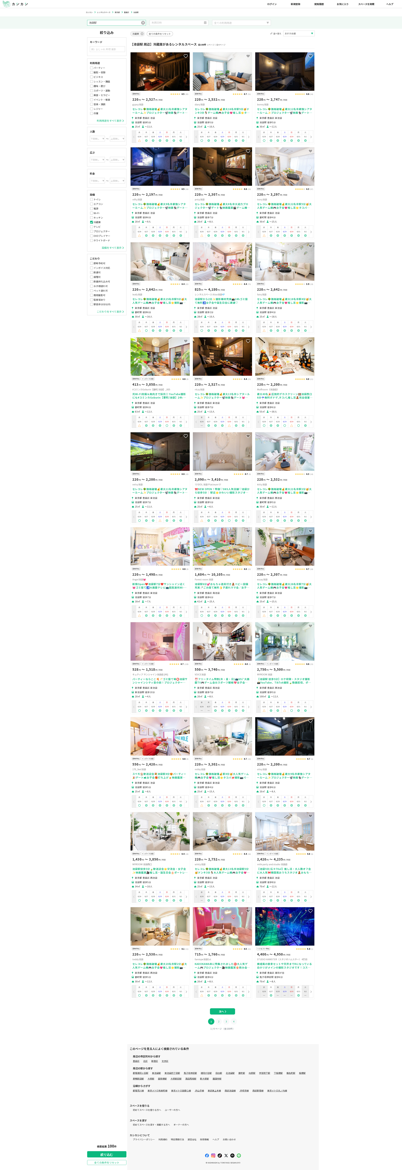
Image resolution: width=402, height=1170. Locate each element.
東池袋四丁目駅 (172, 1073)
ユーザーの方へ (172, 1109)
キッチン (98, 217)
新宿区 (154, 1061)
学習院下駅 (264, 1073)
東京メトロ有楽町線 (157, 1090)
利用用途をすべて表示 (109, 120)
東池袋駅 (156, 1073)
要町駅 (241, 1073)
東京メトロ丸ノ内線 (277, 1090)
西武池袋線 (230, 1090)
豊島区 (136, 1061)
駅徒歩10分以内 (102, 304)
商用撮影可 (99, 295)
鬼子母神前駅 (190, 1073)
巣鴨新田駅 (138, 1078)
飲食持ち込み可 (102, 281)
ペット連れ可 (101, 290)
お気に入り (343, 4)
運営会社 (192, 1139)
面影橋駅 (162, 1078)
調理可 (97, 277)
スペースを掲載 (366, 4)
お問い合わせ (229, 1139)
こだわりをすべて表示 (109, 311)
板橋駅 (302, 1073)
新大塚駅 (204, 1078)
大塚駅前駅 (176, 1078)
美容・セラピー (102, 95)
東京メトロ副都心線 (181, 1090)
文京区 (165, 1061)
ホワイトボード (102, 240)
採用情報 (204, 1139)
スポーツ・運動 (102, 90)
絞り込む (106, 1154)
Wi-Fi (96, 213)
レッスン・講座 (102, 81)
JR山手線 (199, 1090)
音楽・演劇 (99, 104)
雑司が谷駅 (206, 1073)
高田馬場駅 (190, 1078)
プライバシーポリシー (144, 1139)
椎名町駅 (290, 1073)
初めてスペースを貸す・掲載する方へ (151, 1124)
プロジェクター (102, 231)
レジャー (98, 108)
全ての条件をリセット (106, 1162)
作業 (96, 113)
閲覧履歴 (319, 4)
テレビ (97, 226)
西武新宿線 (258, 1090)
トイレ (97, 199)
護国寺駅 (217, 1078)
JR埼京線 (244, 1090)
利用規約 (162, 1139)
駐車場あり (99, 299)
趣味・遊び (99, 86)
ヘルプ (389, 4)
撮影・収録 (99, 72)
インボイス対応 (102, 267)
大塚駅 (151, 1078)
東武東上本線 (214, 1090)
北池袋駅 (230, 1073)
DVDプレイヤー (102, 235)
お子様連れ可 (101, 286)
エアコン (98, 204)
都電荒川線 (138, 1090)
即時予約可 (99, 263)
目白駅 (218, 1073)
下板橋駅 (278, 1073)
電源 (96, 208)
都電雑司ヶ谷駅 (140, 1073)
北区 (145, 1061)
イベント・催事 (102, 99)
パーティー (99, 67)
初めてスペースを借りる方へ (147, 1109)
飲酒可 (97, 272)
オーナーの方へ (181, 1124)
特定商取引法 (177, 1139)
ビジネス (98, 77)
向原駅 (252, 1073)
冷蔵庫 (97, 222)
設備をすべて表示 (112, 248)
